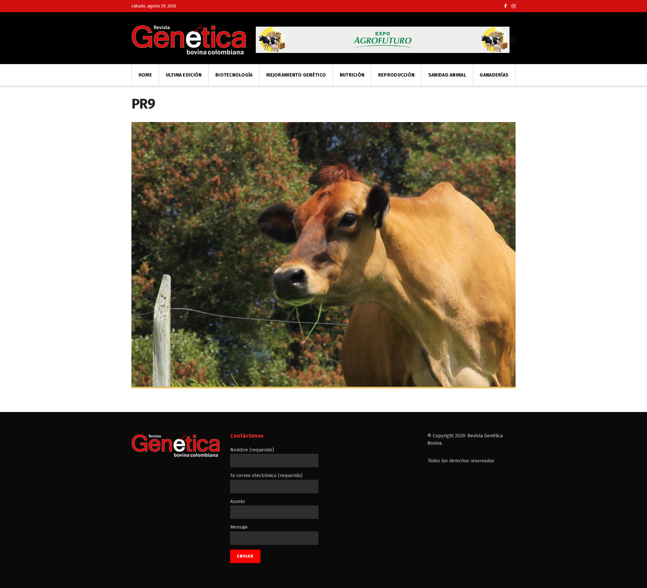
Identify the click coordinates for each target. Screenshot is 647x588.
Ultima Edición (184, 75)
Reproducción (396, 75)
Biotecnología (234, 75)
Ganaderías (494, 75)
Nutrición (352, 75)
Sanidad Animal (447, 75)
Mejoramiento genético (296, 75)
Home (145, 75)
